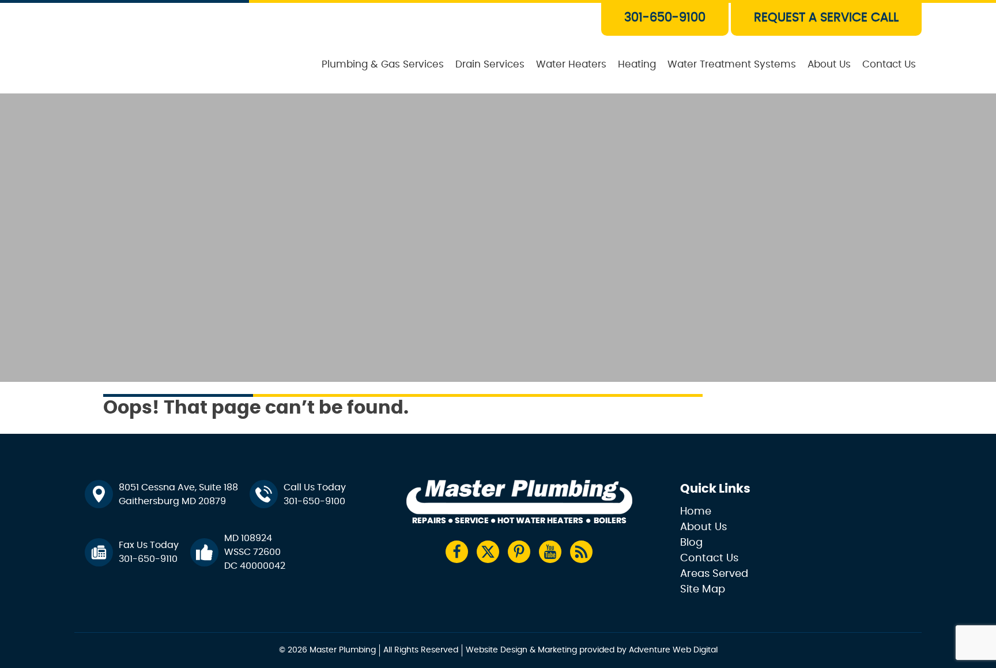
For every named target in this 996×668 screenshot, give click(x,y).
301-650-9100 (664, 18)
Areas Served (714, 574)
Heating (637, 64)
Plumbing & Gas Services (383, 64)
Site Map (702, 589)
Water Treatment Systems (731, 64)
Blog (691, 543)
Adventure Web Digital (673, 650)
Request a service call (826, 18)
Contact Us (889, 64)
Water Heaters (571, 64)
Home (695, 511)
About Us (829, 64)
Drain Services (490, 64)
